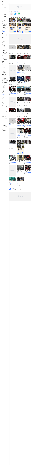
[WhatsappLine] (13, 31)
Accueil (11, 11)
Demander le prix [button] (21, 72)
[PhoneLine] (15, 31)
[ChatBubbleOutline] (11, 31)
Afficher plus (3, 31)
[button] (3, 76)
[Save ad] (15, 19)
